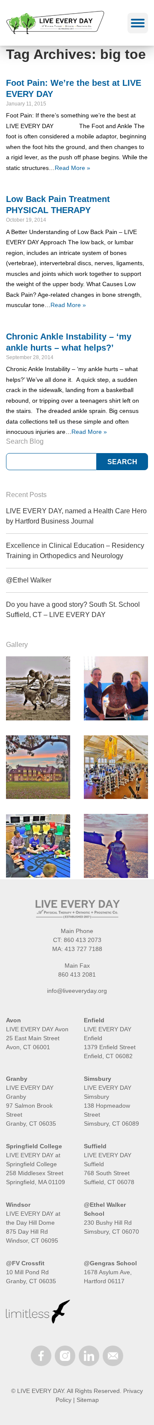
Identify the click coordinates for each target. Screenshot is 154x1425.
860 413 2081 (77, 974)
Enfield (94, 1020)
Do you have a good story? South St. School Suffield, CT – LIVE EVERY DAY (73, 609)
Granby (16, 1078)
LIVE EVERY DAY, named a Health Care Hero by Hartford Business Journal (76, 516)
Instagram (65, 1356)
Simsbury (97, 1078)
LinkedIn (89, 1356)
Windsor (18, 1204)
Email (113, 1356)
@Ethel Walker (28, 580)
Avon (13, 1020)
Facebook (41, 1356)
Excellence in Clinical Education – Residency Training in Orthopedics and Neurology (75, 550)
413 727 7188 (83, 948)
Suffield (95, 1146)
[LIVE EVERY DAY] (63, 22)
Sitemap (88, 1399)
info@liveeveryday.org (77, 990)
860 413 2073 (82, 939)
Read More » (72, 167)
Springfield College (34, 1146)
